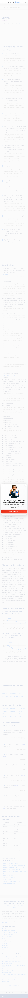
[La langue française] (14, 3)
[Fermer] (26, 485)
